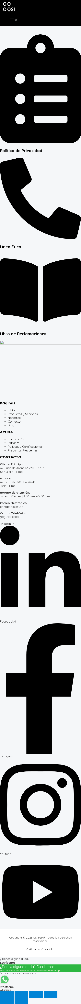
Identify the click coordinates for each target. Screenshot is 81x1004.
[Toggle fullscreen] (21, 994)
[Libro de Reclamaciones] (40, 325)
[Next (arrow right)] (21, 1001)
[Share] (36, 994)
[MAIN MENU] (14, 20)
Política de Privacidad (21, 150)
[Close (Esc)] (50, 994)
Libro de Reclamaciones (23, 333)
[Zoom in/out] (7, 994)
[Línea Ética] (40, 238)
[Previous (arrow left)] (7, 1001)
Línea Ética (10, 246)
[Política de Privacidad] (40, 142)
